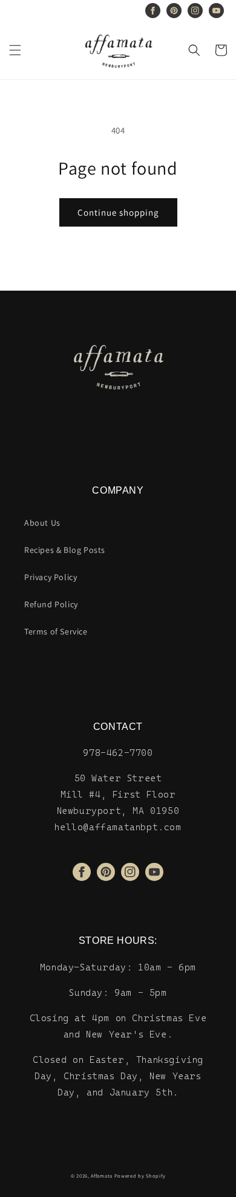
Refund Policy (51, 604)
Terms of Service (56, 631)
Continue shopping (118, 212)
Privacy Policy (50, 577)
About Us (42, 522)
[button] (15, 50)
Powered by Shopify (140, 1175)
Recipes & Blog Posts (64, 549)
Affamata (102, 1175)
